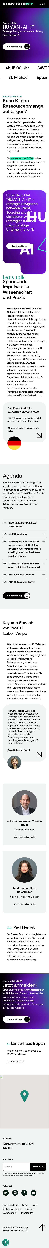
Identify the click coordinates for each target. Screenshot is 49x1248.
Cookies (29, 1209)
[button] (24, 1096)
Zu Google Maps (16, 1061)
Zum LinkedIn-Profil (24, 836)
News (25, 1205)
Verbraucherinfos (12, 1209)
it (45, 4)
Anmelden (38, 1166)
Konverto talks (10, 1205)
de (41, 4)
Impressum (27, 1212)
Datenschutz (10, 1212)
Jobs (35, 1205)
